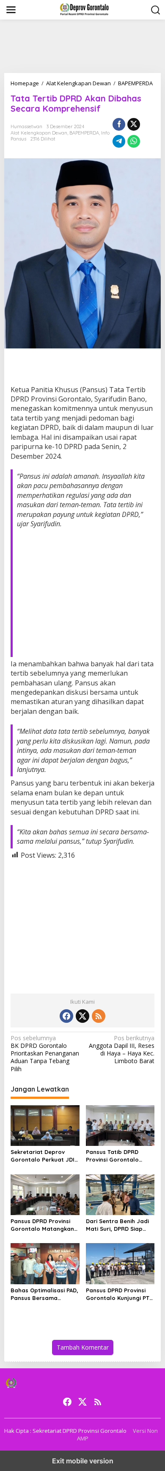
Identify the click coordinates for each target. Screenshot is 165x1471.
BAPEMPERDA (84, 133)
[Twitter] (82, 1016)
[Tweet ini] (133, 124)
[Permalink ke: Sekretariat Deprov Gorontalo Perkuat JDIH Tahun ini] (45, 1125)
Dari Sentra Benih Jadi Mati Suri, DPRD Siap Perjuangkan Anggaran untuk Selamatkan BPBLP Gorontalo (118, 1225)
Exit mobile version (82, 1461)
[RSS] (98, 1016)
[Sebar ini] (119, 124)
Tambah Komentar (83, 1347)
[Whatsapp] (133, 141)
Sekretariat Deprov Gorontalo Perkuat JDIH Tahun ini (45, 1155)
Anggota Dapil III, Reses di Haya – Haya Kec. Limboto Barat (121, 1049)
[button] (156, 10)
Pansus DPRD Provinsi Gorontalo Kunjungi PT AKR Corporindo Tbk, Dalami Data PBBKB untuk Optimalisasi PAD (118, 1294)
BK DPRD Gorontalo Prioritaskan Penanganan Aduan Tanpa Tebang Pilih (45, 1053)
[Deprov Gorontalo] (84, 9)
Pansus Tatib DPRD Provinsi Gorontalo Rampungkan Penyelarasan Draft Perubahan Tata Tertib (117, 1155)
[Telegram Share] (119, 141)
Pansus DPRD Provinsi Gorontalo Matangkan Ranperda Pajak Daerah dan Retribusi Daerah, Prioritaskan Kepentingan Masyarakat (45, 1225)
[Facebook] (66, 1016)
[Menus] (11, 10)
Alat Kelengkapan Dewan (39, 133)
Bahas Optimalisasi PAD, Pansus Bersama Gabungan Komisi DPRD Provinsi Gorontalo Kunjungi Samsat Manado (44, 1294)
